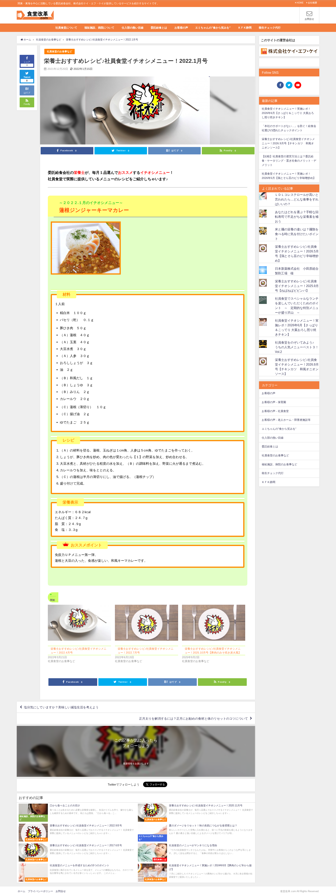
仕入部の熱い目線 (133, 27)
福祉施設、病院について (99, 27)
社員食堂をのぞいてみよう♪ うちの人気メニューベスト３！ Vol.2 (298, 347)
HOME (300, 3)
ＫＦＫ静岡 (245, 27)
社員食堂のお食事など (59, 51)
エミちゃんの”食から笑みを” (213, 27)
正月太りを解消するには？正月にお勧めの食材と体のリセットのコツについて (193, 718)
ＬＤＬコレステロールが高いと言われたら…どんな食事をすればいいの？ (296, 199)
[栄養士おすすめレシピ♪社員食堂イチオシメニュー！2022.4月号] (79, 623)
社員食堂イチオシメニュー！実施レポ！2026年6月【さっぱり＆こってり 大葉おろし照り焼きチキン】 (288, 112)
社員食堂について (66, 27)
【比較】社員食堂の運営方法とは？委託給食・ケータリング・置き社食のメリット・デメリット (289, 160)
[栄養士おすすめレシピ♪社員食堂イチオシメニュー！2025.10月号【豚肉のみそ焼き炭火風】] (213, 623)
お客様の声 (181, 27)
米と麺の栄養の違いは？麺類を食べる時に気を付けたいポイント (296, 234)
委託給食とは (159, 27)
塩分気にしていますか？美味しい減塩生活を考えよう (61, 707)
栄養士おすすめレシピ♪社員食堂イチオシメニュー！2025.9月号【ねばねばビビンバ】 (297, 286)
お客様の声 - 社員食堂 (275, 411)
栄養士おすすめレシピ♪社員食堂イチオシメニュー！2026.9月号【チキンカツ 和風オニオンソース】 (288, 143)
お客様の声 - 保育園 (274, 402)
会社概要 (312, 3)
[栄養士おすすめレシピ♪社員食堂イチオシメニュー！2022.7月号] (146, 623)
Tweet (27, 79)
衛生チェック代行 (270, 27)
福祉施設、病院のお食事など (279, 464)
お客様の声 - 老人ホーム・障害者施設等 (286, 419)
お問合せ (61, 891)
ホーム (21, 891)
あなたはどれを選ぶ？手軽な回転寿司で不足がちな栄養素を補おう (296, 216)
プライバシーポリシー (40, 891)
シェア (27, 63)
